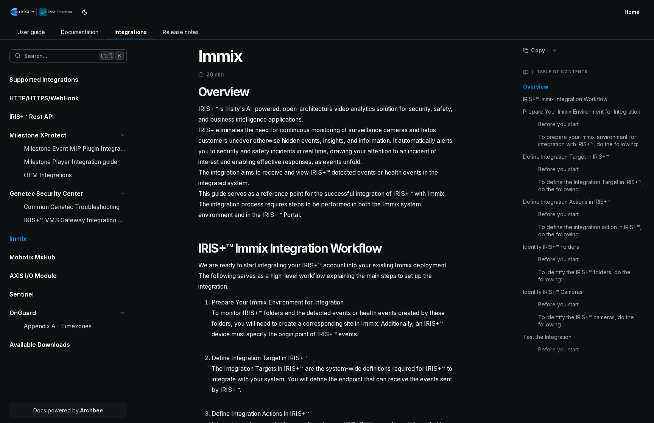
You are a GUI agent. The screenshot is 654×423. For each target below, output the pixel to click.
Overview (535, 86)
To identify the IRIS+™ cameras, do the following (586, 321)
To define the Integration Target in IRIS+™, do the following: (590, 185)
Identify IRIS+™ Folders (551, 246)
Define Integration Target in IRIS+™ (566, 156)
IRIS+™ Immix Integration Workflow (565, 99)
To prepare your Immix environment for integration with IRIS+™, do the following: (588, 140)
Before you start (558, 124)
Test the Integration (548, 337)
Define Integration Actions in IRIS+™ (566, 201)
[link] (31, 32)
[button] (123, 135)
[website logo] (42, 12)
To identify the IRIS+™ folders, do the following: (584, 276)
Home (632, 12)
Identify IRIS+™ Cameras (553, 292)
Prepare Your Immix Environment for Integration (581, 111)
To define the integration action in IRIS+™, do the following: (590, 230)
